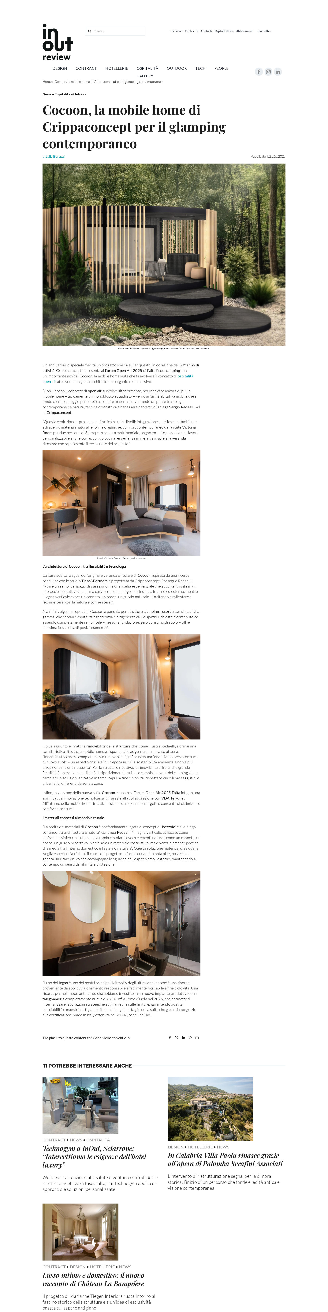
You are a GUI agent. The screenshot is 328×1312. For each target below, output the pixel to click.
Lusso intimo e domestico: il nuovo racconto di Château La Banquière (93, 1279)
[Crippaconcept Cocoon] (164, 165)
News (76, 1139)
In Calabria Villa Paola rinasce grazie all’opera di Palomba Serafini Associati (225, 1159)
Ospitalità (98, 1139)
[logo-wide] (58, 25)
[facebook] (259, 72)
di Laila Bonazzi (54, 156)
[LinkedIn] (183, 1037)
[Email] (197, 1037)
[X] (176, 1037)
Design (176, 1146)
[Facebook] (169, 1037)
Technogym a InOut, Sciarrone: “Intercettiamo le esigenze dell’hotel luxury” (94, 1156)
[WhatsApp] (190, 1037)
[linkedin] (278, 72)
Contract (54, 1139)
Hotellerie (200, 1146)
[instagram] (268, 72)
